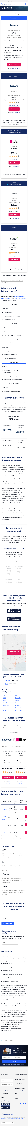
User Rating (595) (13, 159)
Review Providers (4, 1076)
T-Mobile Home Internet (14, 130)
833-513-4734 (16, 68)
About (16, 1093)
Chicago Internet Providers (20, 1076)
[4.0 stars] (10, 772)
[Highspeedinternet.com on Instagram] (20, 1104)
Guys (4, 695)
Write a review (7, 923)
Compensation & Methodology (7, 1118)
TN (6, 1040)
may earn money (5, 1)
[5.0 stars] (12, 772)
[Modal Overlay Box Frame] (14, 1055)
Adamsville (18, 697)
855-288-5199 (16, 218)
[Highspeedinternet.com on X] (18, 1104)
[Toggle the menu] (25, 4)
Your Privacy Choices (7, 1119)
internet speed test (21, 298)
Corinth (5, 708)
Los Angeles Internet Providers (21, 1074)
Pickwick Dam (18, 708)
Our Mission (17, 1096)
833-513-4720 (16, 112)
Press (16, 1101)
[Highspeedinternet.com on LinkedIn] (25, 1104)
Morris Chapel (18, 710)
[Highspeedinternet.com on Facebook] (15, 1104)
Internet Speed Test (4, 1093)
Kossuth (17, 705)
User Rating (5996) (14, 105)
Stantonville (6, 705)
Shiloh (16, 695)
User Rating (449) (14, 256)
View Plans (13, 109)
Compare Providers (4, 1074)
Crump (17, 702)
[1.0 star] (3, 772)
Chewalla (5, 702)
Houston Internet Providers (20, 1079)
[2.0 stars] (6, 772)
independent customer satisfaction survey (13, 277)
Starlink (14, 182)
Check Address (12, 64)
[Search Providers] (11, 1080)
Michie (4, 700)
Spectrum (14, 75)
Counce (17, 700)
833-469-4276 (16, 166)
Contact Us (17, 1098)
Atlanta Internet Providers (20, 1088)
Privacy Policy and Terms (18, 1118)
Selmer (4, 697)
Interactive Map (14, 652)
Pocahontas (6, 710)
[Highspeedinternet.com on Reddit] (23, 1104)
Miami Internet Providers (19, 1085)
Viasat (14, 227)
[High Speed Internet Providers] (8, 4)
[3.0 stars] (8, 772)
